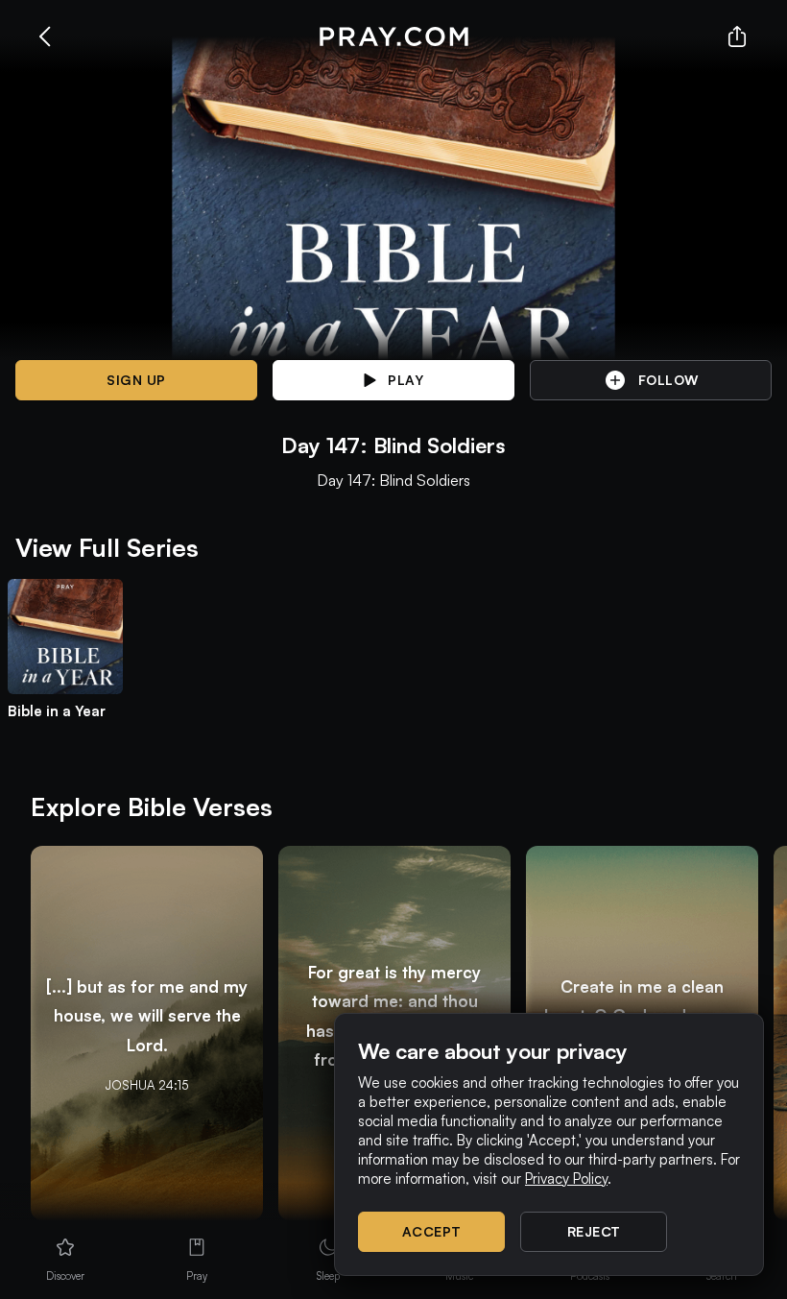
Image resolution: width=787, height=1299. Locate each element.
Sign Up (136, 380)
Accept (432, 1231)
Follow (668, 380)
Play (405, 380)
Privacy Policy (566, 1178)
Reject (594, 1231)
